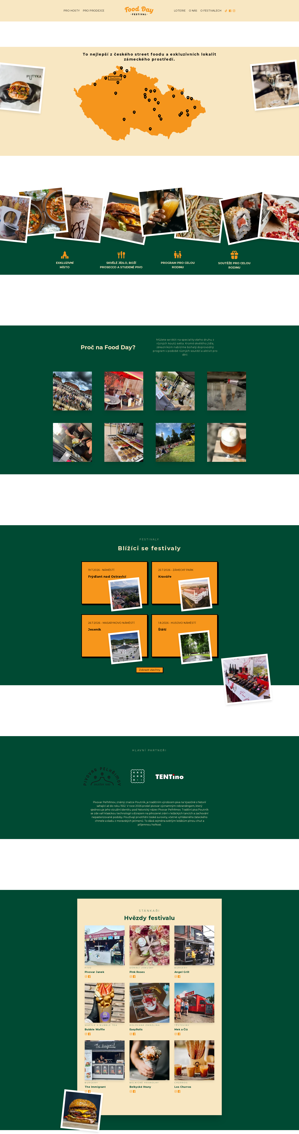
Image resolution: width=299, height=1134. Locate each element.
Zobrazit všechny (149, 669)
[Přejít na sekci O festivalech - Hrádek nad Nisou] (127, 71)
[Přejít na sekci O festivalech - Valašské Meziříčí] (187, 111)
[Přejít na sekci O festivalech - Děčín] (115, 73)
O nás (193, 10)
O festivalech (210, 10)
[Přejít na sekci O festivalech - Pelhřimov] (134, 112)
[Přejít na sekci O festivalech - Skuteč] (149, 100)
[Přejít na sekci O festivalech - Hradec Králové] (146, 89)
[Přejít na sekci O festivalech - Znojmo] (150, 129)
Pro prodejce (93, 10)
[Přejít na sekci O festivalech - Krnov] (182, 93)
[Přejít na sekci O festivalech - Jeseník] (173, 89)
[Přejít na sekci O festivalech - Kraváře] (188, 98)
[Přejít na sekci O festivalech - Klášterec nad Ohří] (95, 84)
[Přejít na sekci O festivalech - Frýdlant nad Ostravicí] (195, 107)
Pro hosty (72, 10)
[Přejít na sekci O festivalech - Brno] (161, 119)
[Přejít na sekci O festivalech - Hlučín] (192, 99)
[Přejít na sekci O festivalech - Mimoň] (125, 77)
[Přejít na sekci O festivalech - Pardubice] (145, 95)
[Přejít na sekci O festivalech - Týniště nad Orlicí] (151, 91)
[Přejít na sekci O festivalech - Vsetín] (188, 115)
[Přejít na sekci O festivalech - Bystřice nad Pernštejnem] (154, 109)
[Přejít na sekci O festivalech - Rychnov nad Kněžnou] (155, 91)
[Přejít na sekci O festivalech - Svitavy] (158, 103)
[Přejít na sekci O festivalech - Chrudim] (145, 97)
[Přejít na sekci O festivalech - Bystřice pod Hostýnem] (182, 113)
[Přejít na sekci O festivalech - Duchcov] (106, 78)
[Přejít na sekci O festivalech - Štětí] (118, 82)
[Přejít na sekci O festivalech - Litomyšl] (155, 99)
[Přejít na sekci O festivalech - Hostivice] (116, 93)
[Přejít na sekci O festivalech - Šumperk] (174, 96)
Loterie (180, 10)
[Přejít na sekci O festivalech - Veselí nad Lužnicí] (124, 119)
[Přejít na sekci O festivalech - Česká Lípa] (121, 76)
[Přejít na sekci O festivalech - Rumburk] (121, 68)
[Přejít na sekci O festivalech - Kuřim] (159, 116)
